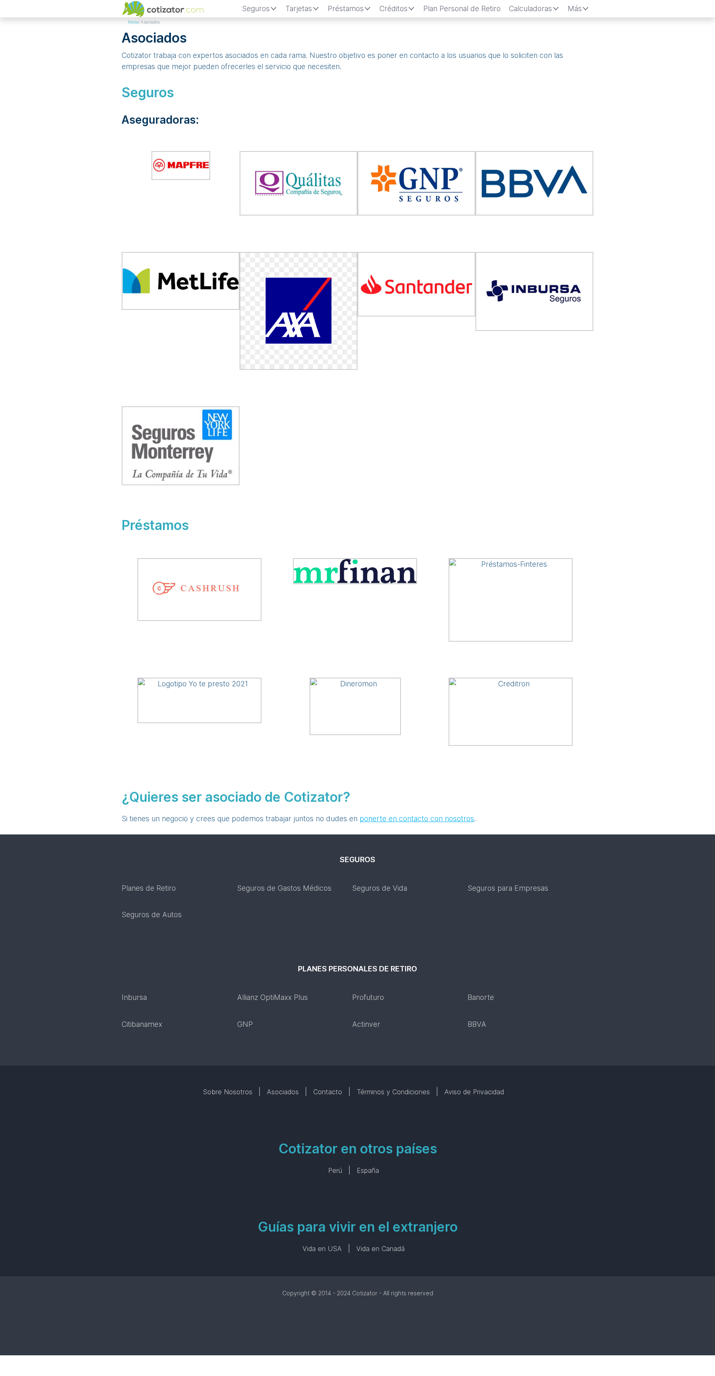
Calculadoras (530, 8)
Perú (335, 1170)
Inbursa (134, 997)
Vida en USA (322, 1248)
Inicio (133, 21)
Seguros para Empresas (508, 888)
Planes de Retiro (149, 888)
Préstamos (346, 8)
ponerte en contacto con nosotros (417, 818)
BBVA (477, 1024)
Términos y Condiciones (393, 1092)
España (368, 1170)
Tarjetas (299, 8)
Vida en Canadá (380, 1248)
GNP (245, 1024)
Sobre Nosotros (227, 1092)
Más (575, 8)
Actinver (366, 1024)
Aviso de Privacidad (474, 1092)
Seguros (256, 8)
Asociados (283, 1092)
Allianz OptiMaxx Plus (272, 997)
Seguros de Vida (379, 888)
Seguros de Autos (152, 914)
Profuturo (368, 997)
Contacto (327, 1092)
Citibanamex (142, 1024)
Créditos (393, 8)
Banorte (481, 997)
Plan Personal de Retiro (462, 8)
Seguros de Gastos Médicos (284, 888)
